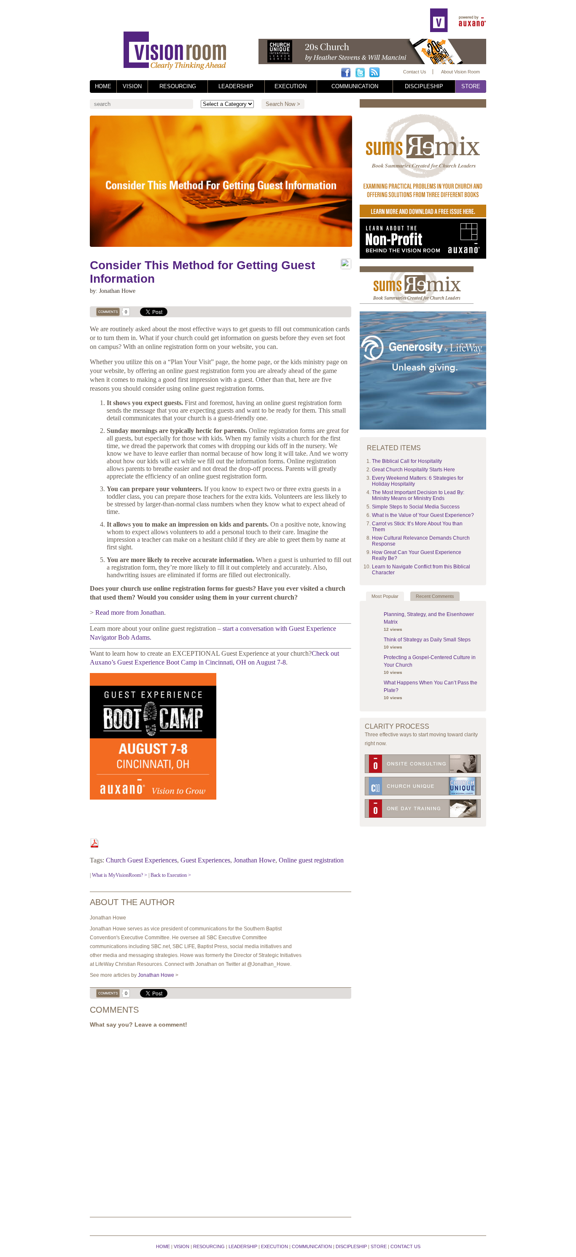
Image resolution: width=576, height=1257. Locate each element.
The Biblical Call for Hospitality (407, 461)
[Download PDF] (94, 845)
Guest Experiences (205, 860)
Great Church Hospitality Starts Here (413, 470)
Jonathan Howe (254, 860)
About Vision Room (460, 71)
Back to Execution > (171, 875)
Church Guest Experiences (141, 860)
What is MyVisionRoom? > (119, 875)
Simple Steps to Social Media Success (416, 507)
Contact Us (414, 71)
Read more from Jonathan (129, 612)
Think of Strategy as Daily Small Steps (427, 640)
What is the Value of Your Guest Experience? (423, 515)
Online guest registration (311, 860)
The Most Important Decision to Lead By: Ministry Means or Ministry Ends (418, 495)
